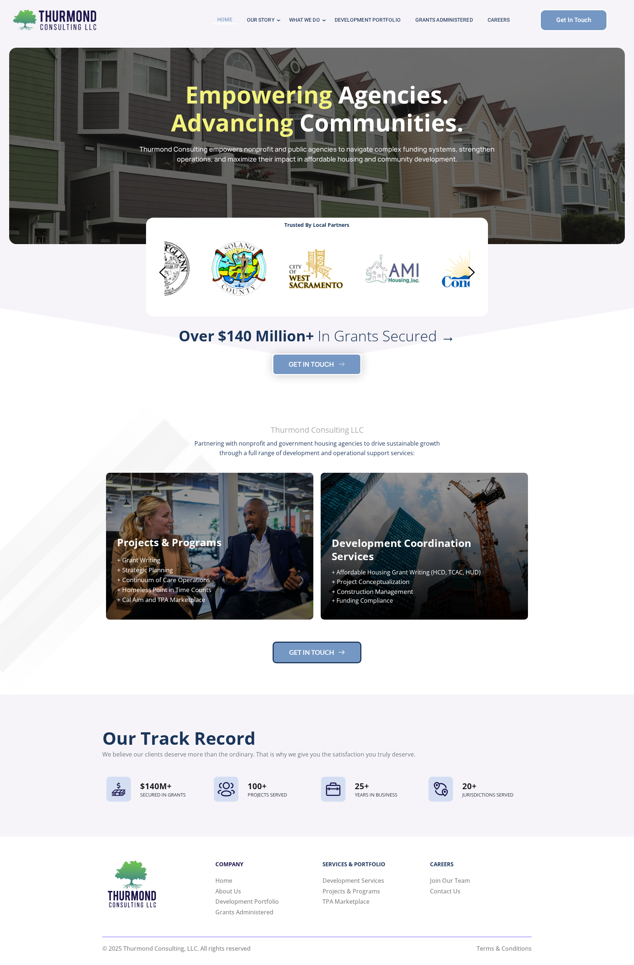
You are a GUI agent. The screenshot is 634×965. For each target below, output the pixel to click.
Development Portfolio (247, 901)
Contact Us (445, 891)
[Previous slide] (163, 272)
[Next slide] (471, 272)
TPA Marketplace (347, 901)
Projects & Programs (351, 891)
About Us (228, 891)
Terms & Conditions (504, 948)
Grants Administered (244, 912)
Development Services (353, 881)
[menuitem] (224, 19)
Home (223, 881)
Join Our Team (450, 881)
